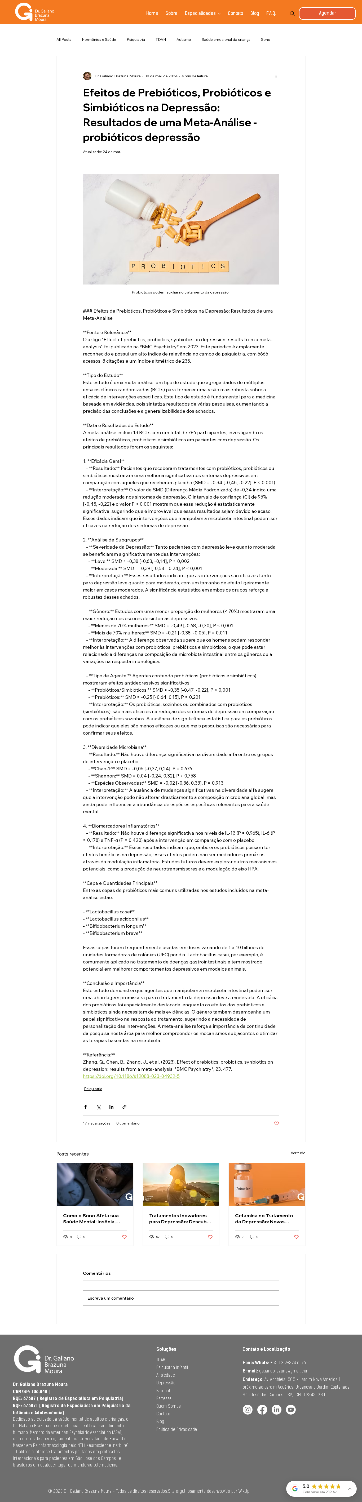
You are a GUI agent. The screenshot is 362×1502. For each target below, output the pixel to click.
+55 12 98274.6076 (274, 1363)
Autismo (183, 39)
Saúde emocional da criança (226, 39)
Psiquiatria (136, 39)
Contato (163, 1414)
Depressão (165, 1383)
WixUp (244, 1492)
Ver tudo (298, 1152)
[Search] (292, 13)
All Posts (63, 39)
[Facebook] (262, 1410)
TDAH (161, 39)
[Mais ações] (276, 76)
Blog (160, 1422)
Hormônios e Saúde (99, 39)
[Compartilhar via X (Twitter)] (98, 1106)
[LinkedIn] (276, 1410)
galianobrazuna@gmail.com (284, 1371)
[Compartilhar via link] (124, 1106)
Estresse (164, 1399)
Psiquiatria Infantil (172, 1368)
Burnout (163, 1391)
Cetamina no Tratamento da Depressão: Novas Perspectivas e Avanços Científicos (264, 1218)
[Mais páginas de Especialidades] (219, 13)
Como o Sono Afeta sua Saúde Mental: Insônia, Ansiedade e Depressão (91, 1218)
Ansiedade (165, 1376)
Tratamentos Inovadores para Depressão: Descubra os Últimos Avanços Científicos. (180, 1218)
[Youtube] (291, 1410)
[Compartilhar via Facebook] (85, 1106)
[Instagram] (248, 1410)
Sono (265, 39)
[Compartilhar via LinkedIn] (111, 1106)
